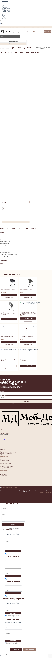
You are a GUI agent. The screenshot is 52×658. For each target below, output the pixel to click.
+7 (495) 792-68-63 (18, 31)
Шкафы (3, 9)
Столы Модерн (2, 468)
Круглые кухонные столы (4, 460)
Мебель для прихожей (6, 8)
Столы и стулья (4, 7)
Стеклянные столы (3, 475)
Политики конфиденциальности (31, 403)
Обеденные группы (4, 462)
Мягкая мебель (5, 1)
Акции (3, 16)
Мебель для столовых (6, 6)
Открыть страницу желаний (5, 655)
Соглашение (49, 493)
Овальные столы (3, 476)
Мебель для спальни (6, 11)
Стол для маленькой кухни (5, 473)
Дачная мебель (5, 3)
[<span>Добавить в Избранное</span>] (9, 283)
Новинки (3, 15)
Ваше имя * (2, 391)
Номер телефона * (3, 395)
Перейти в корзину (15, 649)
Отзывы (3, 14)
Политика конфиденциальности (45, 492)
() (15, 43)
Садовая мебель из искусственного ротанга (8, 452)
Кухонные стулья (3, 459)
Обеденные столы (5, 2)
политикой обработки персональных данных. (13, 528)
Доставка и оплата (5, 12)
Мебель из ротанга (3, 454)
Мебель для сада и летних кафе (6, 453)
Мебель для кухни (5, 5)
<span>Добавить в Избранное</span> (16, 278)
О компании (4, 18)
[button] (9, 295)
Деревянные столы (3, 474)
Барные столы (2, 448)
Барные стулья (2, 449)
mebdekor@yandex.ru (27, 31)
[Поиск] (20, 39)
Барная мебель (3, 446)
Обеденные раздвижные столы (6, 471)
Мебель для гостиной (6, 10)
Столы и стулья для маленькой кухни (6, 466)
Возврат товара (5, 13)
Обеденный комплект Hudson (5, 463)
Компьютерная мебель (6, 4)
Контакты (3, 17)
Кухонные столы (3, 457)
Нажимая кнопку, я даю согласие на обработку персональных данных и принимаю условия (19, 403)
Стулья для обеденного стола (5, 467)
